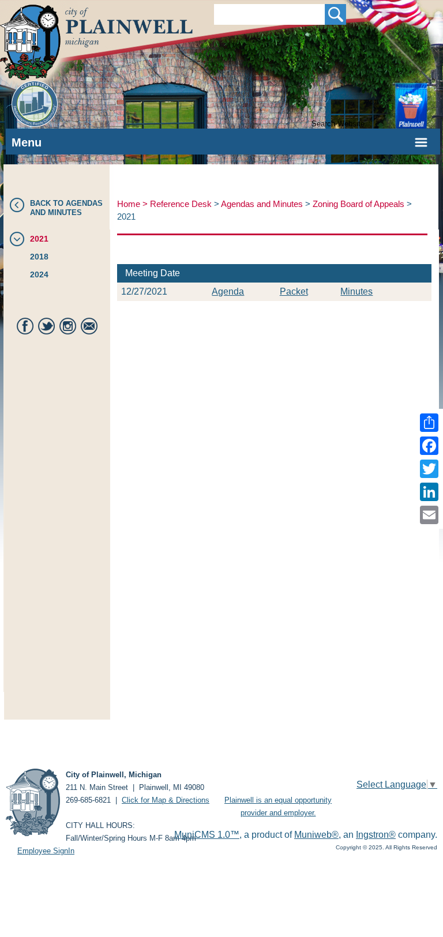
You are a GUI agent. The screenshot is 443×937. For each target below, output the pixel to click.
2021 (39, 238)
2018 (39, 256)
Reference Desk (181, 204)
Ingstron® (376, 835)
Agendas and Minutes (262, 204)
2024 (39, 274)
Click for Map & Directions (165, 800)
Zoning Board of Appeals (358, 204)
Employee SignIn (45, 850)
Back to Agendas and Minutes (66, 208)
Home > (133, 204)
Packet (294, 291)
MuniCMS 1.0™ (206, 835)
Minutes (356, 291)
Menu (27, 142)
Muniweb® (316, 835)
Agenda (228, 291)
